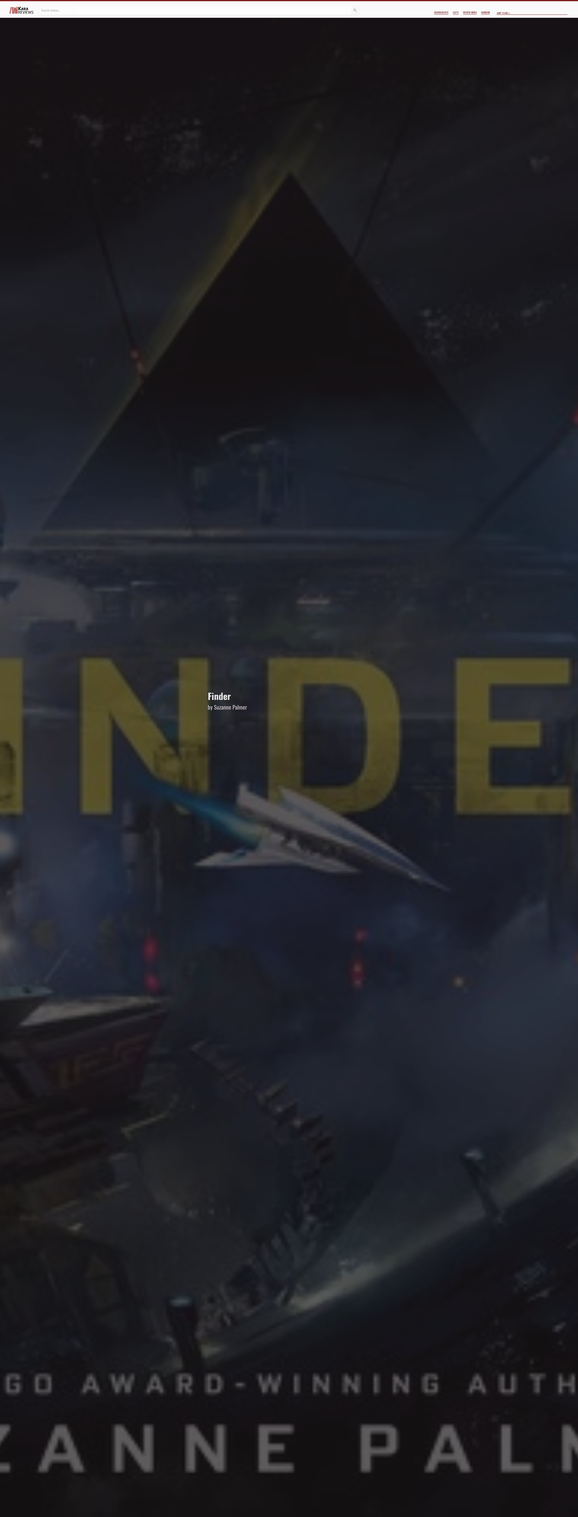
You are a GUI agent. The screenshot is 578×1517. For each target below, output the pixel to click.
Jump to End (502, 13)
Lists (456, 12)
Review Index (470, 12)
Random (485, 12)
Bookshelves (441, 12)
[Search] (355, 10)
